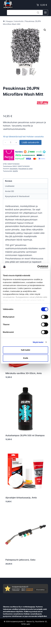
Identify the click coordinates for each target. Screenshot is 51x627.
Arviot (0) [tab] (9, 191)
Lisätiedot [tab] (9, 186)
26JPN (15, 171)
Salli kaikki (25, 350)
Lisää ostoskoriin (30, 142)
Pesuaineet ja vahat (25, 169)
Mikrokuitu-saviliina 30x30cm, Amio (23, 373)
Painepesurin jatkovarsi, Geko (20, 560)
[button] (45, 30)
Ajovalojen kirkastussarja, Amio (21, 497)
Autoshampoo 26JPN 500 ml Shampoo (25, 435)
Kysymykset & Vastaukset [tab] (17, 196)
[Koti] (4, 21)
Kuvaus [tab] (8, 181)
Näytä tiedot (38, 342)
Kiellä (25, 358)
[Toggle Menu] (45, 12)
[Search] (38, 12)
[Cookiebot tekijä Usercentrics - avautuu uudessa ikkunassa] (37, 267)
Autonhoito (14, 169)
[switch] (44, 317)
